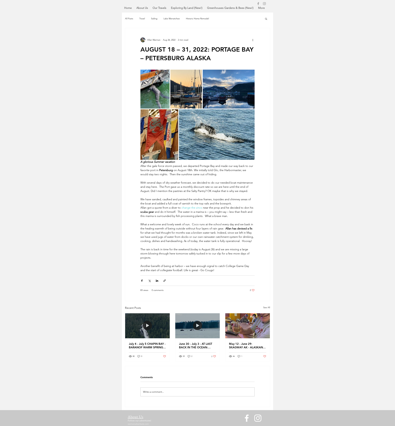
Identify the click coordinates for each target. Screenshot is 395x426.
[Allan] (258, 4)
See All (266, 307)
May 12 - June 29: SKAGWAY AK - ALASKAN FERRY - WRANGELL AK (246, 345)
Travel (142, 18)
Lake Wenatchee (172, 18)
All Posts (129, 18)
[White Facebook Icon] (247, 418)
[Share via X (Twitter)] (149, 280)
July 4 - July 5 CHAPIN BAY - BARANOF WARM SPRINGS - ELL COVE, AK (147, 345)
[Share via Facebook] (141, 280)
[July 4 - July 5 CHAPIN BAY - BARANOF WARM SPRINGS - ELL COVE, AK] (147, 325)
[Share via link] (164, 280)
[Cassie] (264, 4)
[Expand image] (155, 89)
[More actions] (253, 40)
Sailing (154, 18)
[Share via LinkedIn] (157, 280)
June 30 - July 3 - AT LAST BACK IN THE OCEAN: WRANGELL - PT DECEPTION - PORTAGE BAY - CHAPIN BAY (195, 345)
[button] (266, 18)
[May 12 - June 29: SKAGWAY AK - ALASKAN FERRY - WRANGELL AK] (247, 325)
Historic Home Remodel (197, 18)
